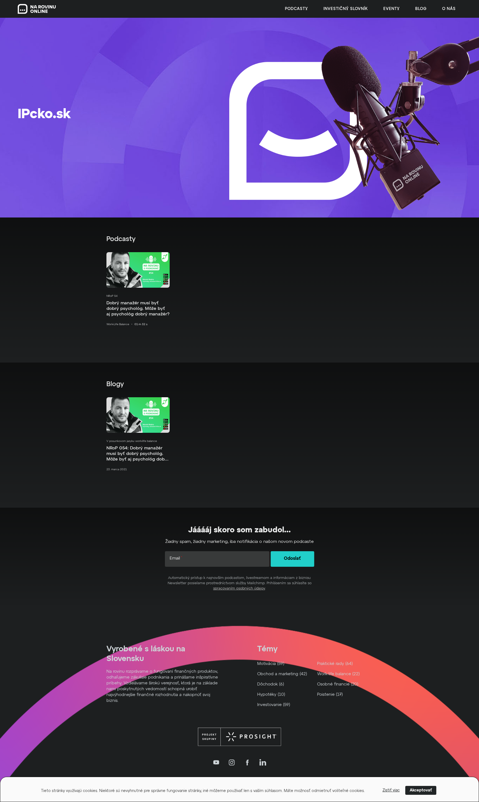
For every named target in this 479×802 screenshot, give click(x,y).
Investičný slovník (345, 9)
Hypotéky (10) (271, 694)
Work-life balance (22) (338, 674)
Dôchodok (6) (270, 684)
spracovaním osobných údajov (239, 588)
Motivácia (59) (270, 664)
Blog (421, 9)
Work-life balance (117, 324)
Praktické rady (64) (335, 664)
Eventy (391, 9)
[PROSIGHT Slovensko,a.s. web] (239, 737)
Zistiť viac (391, 790)
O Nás (449, 9)
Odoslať (292, 558)
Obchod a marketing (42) (282, 674)
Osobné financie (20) (337, 684)
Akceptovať (421, 790)
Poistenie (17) (330, 694)
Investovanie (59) (273, 705)
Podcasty (296, 9)
